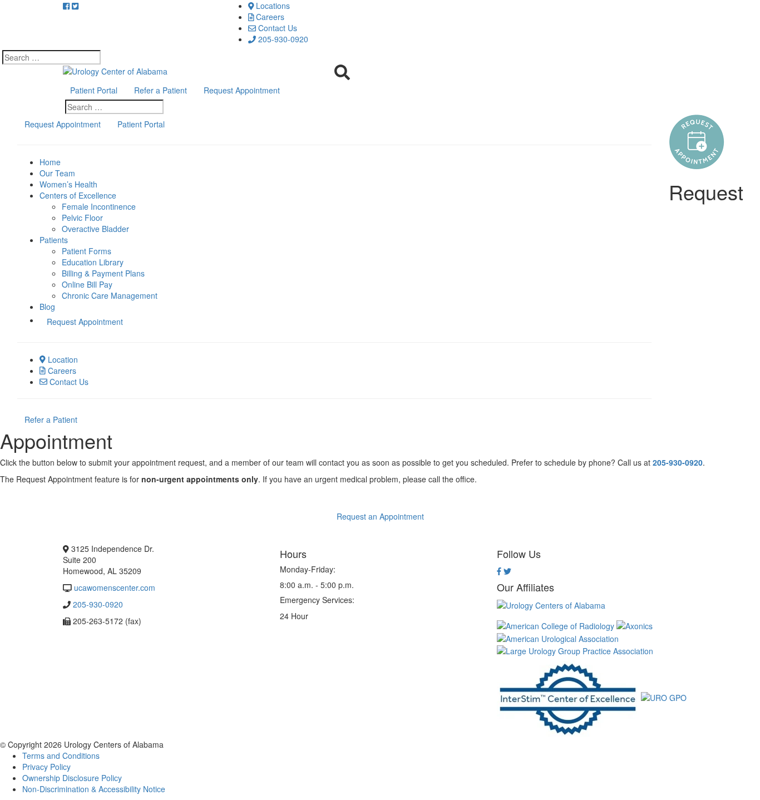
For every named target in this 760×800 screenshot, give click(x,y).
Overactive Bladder (95, 228)
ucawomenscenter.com (114, 587)
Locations (272, 5)
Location (62, 359)
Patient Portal (93, 90)
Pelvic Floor (82, 217)
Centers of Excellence (78, 195)
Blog (47, 306)
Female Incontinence (99, 206)
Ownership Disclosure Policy (72, 777)
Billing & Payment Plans (103, 273)
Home (50, 161)
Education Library (93, 262)
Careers (269, 16)
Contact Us (276, 27)
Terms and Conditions (61, 755)
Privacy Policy (46, 766)
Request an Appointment (380, 516)
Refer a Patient (160, 90)
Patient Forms (86, 250)
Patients (54, 239)
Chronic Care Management (109, 295)
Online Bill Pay (87, 284)
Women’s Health (68, 184)
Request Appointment (242, 90)
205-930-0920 (282, 39)
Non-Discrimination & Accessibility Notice (93, 788)
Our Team (57, 173)
